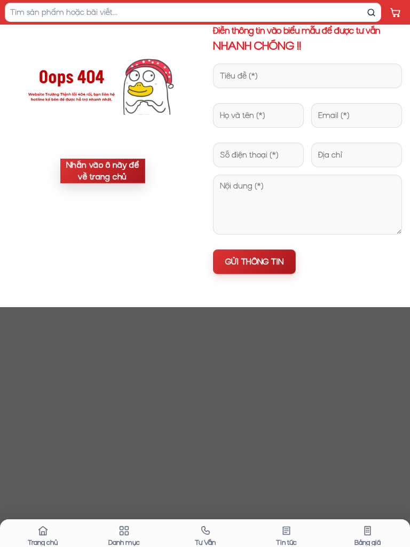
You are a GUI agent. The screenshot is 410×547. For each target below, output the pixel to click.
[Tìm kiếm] (371, 12)
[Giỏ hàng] (395, 12)
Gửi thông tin (254, 262)
